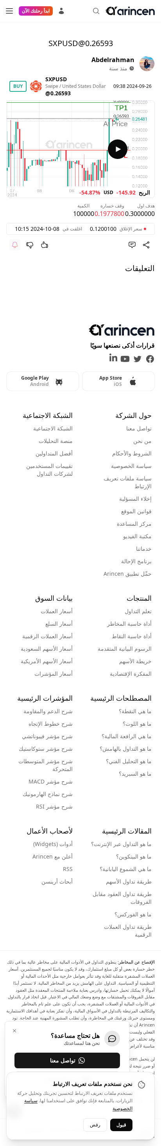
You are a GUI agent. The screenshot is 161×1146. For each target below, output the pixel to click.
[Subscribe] (14, 244)
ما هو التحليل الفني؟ (129, 761)
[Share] (146, 245)
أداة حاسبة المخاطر (129, 623)
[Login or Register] (61, 10)
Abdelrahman (112, 59)
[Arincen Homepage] (130, 11)
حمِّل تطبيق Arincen (128, 573)
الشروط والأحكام (132, 453)
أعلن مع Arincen (52, 856)
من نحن (142, 440)
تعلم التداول (138, 611)
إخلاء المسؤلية (135, 498)
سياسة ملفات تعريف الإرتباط (128, 482)
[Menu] (9, 11)
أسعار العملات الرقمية (47, 636)
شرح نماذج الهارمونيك (48, 794)
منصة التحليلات (56, 440)
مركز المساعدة (134, 523)
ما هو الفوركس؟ (133, 914)
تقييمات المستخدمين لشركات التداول (49, 469)
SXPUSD (56, 79)
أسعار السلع (59, 623)
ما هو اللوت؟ (137, 723)
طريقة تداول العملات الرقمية (128, 930)
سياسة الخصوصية (131, 465)
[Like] (44, 244)
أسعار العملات (57, 611)
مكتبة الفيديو (137, 536)
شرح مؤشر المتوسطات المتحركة (45, 765)
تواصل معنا (139, 428)
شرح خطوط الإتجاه (51, 723)
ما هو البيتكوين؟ (134, 856)
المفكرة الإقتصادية (131, 673)
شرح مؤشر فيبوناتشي (47, 736)
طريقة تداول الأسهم (129, 881)
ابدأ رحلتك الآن (36, 10)
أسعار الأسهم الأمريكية (47, 661)
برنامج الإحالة (136, 561)
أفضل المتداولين (54, 453)
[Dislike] (29, 244)
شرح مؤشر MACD (51, 781)
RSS (68, 869)
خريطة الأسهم (135, 661)
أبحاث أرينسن (57, 881)
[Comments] (132, 244)
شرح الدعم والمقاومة (48, 711)
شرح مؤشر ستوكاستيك (46, 748)
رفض (95, 1124)
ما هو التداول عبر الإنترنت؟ (121, 844)
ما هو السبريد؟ (135, 773)
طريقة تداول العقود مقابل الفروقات (122, 897)
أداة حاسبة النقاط (132, 636)
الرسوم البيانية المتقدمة (125, 648)
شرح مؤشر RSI (54, 806)
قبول (121, 1124)
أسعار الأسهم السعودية (47, 648)
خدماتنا (144, 548)
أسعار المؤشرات (53, 673)
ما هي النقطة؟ (135, 711)
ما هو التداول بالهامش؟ (126, 748)
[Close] (14, 1030)
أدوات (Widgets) (53, 844)
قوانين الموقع (136, 511)
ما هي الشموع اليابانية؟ (126, 869)
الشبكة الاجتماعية (53, 428)
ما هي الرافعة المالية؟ (127, 736)
